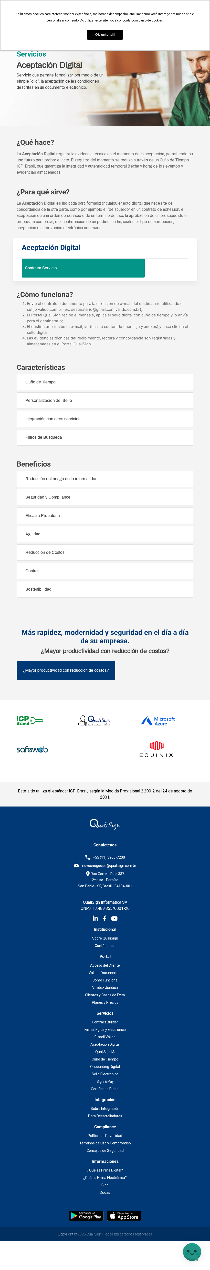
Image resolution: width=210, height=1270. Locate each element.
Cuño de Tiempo (40, 382)
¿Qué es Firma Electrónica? (105, 1178)
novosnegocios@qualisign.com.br (109, 866)
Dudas (105, 1192)
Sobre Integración (105, 1109)
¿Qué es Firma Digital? (105, 1170)
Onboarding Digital (105, 1067)
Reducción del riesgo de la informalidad (61, 479)
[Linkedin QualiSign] (98, 919)
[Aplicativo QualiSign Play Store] (86, 1215)
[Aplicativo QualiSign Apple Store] (124, 1215)
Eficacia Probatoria (42, 515)
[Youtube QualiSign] (114, 919)
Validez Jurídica (105, 988)
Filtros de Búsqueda (43, 437)
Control (32, 571)
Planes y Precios (105, 1002)
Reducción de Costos (45, 552)
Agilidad (32, 534)
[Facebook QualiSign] (107, 919)
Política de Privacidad (105, 1136)
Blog (105, 1185)
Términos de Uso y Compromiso (105, 1143)
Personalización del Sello (48, 400)
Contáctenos (105, 946)
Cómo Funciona (105, 980)
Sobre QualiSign (105, 938)
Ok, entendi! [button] (105, 34)
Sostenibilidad (38, 589)
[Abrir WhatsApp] (12, 1257)
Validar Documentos (105, 973)
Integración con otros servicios (52, 419)
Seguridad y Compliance (47, 497)
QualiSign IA (105, 1052)
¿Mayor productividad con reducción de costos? (66, 670)
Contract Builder (105, 1022)
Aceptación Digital (105, 1044)
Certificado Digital (105, 1089)
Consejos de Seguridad (105, 1150)
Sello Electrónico (105, 1074)
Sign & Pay (105, 1081)
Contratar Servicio (41, 268)
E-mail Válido (105, 1037)
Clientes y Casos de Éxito (105, 995)
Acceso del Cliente (105, 965)
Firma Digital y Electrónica (105, 1030)
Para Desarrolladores (105, 1116)
